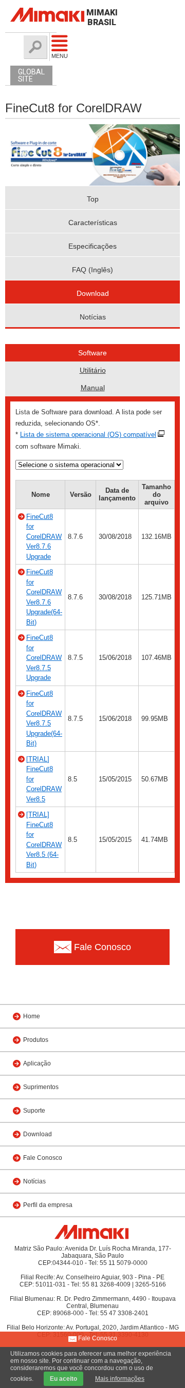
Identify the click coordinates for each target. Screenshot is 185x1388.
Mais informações (119, 1378)
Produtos (35, 1039)
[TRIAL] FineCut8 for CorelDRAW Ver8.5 (44, 779)
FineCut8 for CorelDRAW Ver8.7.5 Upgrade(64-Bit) (44, 719)
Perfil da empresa (47, 1205)
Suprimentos (41, 1087)
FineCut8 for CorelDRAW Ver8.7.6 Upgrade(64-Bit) (44, 597)
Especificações (92, 246)
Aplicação (37, 1063)
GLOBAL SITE (31, 75)
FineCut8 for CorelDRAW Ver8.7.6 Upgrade (44, 536)
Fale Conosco (42, 1157)
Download (93, 293)
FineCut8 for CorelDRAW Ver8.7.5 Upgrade (44, 657)
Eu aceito (63, 1378)
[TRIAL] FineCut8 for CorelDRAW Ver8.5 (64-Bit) (44, 840)
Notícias (93, 317)
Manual (93, 388)
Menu (54, 56)
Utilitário (93, 370)
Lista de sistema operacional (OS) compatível (88, 434)
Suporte (34, 1110)
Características (92, 222)
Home (31, 1016)
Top (93, 199)
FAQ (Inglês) (92, 270)
